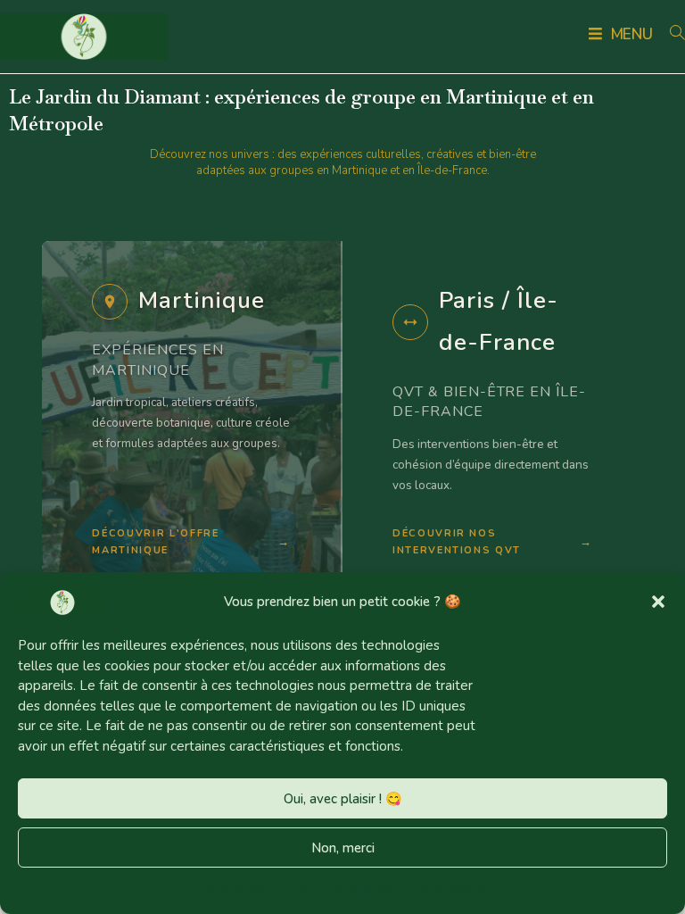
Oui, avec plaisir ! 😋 (343, 799)
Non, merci (343, 848)
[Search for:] (670, 34)
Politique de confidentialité (402, 888)
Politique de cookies (253, 888)
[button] (658, 602)
